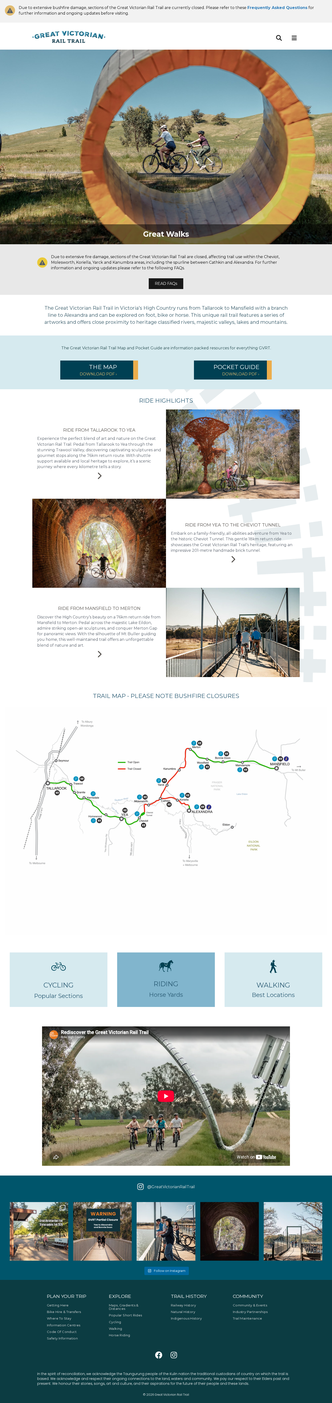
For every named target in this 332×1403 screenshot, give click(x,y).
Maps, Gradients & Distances (124, 1306)
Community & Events (250, 1305)
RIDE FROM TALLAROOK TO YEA (99, 430)
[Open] (39, 1231)
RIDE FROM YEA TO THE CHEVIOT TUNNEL (232, 525)
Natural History (183, 1312)
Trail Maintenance (247, 1318)
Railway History (183, 1305)
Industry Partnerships (250, 1312)
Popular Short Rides (125, 1315)
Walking (115, 1329)
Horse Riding (119, 1335)
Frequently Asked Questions (277, 7)
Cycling (115, 1322)
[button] (99, 370)
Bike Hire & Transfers (64, 1312)
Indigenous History (186, 1318)
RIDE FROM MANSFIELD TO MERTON (99, 608)
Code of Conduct (62, 1332)
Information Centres (63, 1325)
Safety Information (62, 1338)
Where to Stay (59, 1318)
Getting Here (58, 1305)
